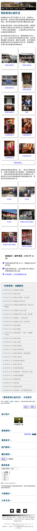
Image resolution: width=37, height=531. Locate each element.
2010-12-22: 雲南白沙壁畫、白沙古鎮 (17, 297)
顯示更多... (19, 163)
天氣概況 (5, 493)
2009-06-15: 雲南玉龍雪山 (13, 345)
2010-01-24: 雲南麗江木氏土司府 (15, 310)
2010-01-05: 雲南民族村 (12, 379)
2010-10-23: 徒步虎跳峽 (12, 329)
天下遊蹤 (22, 9)
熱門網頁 (5, 447)
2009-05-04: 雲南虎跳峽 (12, 325)
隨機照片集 (19, 424)
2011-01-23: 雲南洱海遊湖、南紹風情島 (17, 353)
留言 (11, 9)
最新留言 (5, 440)
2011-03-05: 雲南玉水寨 (12, 293)
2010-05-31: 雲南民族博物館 (14, 375)
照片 (7, 9)
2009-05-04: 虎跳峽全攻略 (13, 386)
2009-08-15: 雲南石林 (11, 383)
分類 (16, 9)
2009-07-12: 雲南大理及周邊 (14, 349)
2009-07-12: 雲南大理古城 (13, 364)
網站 (3, 9)
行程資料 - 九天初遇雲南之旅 (16, 274)
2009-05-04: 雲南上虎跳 (12, 342)
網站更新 (29, 434)
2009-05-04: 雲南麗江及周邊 (14, 290)
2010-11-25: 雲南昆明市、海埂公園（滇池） (19, 371)
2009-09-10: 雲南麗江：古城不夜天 (16, 318)
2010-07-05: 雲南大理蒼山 (13, 357)
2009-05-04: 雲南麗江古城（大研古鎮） (17, 321)
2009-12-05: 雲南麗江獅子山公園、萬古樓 (18, 314)
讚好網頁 (5, 454)
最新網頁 (5, 431)
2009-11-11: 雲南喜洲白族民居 (14, 360)
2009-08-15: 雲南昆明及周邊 (14, 368)
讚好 (33, 407)
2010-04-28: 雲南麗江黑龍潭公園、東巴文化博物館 (19, 306)
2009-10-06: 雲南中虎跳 (12, 338)
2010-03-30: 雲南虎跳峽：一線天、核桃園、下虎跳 (19, 333)
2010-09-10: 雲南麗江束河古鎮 (14, 301)
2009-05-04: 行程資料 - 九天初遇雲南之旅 (18, 390)
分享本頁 (5, 500)
